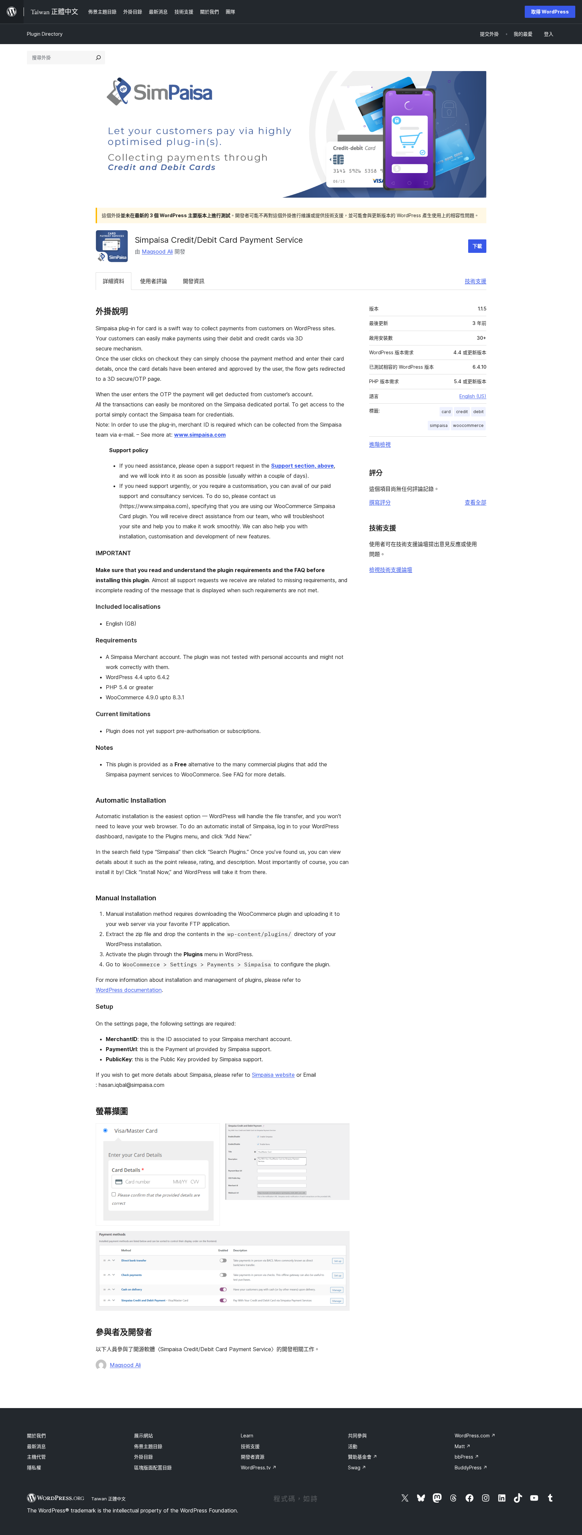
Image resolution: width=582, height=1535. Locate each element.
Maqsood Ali (157, 251)
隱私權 (34, 1467)
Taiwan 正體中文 (108, 1498)
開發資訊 (193, 281)
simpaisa (439, 425)
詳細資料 (113, 281)
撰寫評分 (380, 502)
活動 (352, 1446)
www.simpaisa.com (200, 434)
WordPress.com (475, 1435)
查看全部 (475, 502)
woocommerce (468, 425)
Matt (463, 1446)
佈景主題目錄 (148, 1446)
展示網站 (143, 1435)
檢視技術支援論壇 (390, 569)
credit (462, 411)
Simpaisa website (273, 1074)
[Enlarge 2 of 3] (340, 1132)
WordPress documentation (129, 990)
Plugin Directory (45, 34)
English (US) (472, 396)
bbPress (467, 1457)
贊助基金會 (362, 1457)
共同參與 (357, 1435)
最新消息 (36, 1446)
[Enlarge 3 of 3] (340, 1240)
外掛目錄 (143, 1457)
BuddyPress (471, 1467)
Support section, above (302, 465)
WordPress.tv (259, 1467)
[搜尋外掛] (98, 57)
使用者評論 (153, 281)
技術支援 (475, 281)
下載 (477, 246)
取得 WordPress (550, 11)
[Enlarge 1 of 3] (210, 1132)
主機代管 (36, 1457)
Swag (357, 1467)
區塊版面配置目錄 (153, 1467)
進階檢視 (380, 444)
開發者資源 (252, 1457)
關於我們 (36, 1435)
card (446, 411)
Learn (247, 1435)
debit (478, 411)
